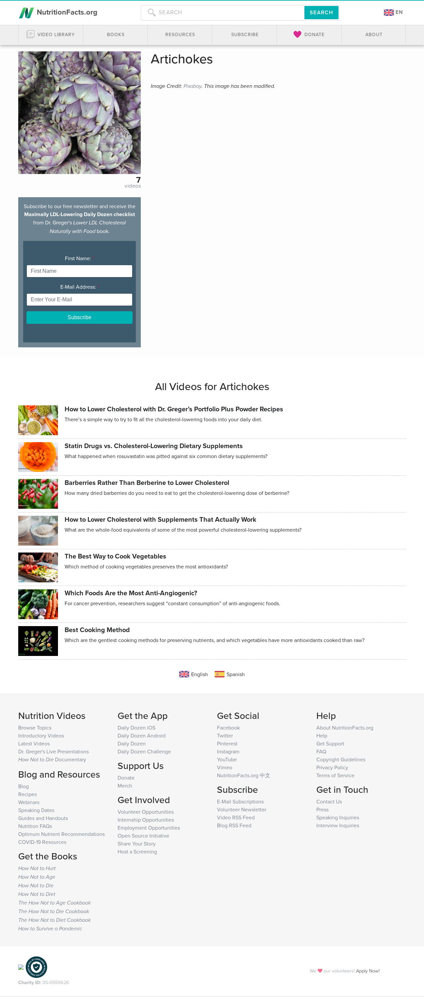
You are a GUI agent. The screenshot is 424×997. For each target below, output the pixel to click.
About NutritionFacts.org (344, 727)
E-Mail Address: (79, 286)
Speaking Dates (36, 810)
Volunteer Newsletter (241, 809)
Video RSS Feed (236, 817)
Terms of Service (335, 775)
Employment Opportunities (149, 827)
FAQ (321, 751)
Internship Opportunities (146, 819)
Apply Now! (368, 970)
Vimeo (224, 767)
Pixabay (192, 86)
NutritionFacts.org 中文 (243, 775)
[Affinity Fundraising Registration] (36, 966)
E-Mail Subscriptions (240, 801)
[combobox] (222, 12)
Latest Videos (34, 743)
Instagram (228, 751)
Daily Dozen (132, 743)
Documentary (52, 759)
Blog (23, 786)
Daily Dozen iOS (136, 727)
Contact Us (329, 801)
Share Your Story (137, 843)
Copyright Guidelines (340, 759)
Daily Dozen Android (142, 735)
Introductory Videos (41, 735)
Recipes (27, 794)
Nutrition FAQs (35, 826)
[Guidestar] (21, 966)
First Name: (79, 258)
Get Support (330, 743)
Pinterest (227, 743)
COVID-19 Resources (42, 842)
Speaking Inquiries (337, 817)
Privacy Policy (332, 767)
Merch (125, 785)
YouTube (227, 759)
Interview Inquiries (337, 825)
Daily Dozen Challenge (144, 751)
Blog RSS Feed (234, 825)
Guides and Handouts (43, 818)
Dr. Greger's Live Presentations (53, 751)
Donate (126, 777)
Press (322, 809)
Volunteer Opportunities (146, 811)
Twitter (225, 735)
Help (321, 735)
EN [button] (398, 12)
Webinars (28, 802)
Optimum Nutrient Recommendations (61, 834)
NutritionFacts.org (66, 12)
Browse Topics (34, 727)
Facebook (228, 727)
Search (321, 12)
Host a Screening (137, 851)
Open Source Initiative (143, 835)
